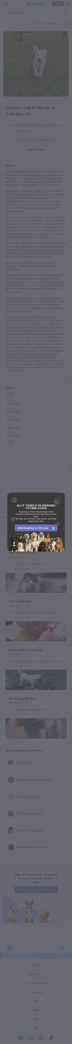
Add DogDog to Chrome (33, 527)
